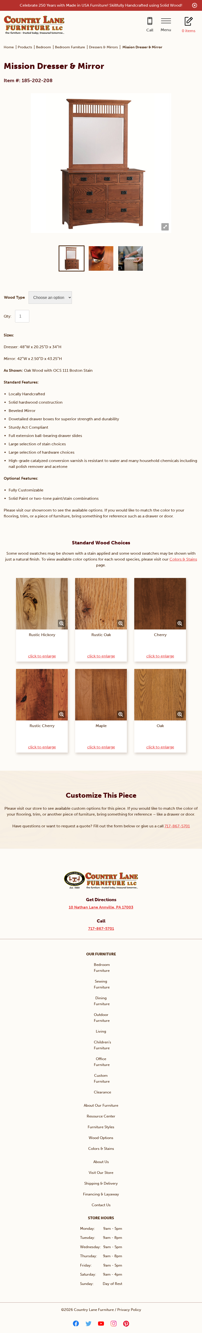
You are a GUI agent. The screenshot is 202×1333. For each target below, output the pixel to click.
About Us (101, 1162)
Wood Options (101, 1138)
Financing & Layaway (101, 1194)
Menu (166, 29)
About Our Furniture (101, 1105)
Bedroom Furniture (70, 47)
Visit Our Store (101, 1172)
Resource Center (101, 1116)
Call (149, 30)
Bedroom (43, 47)
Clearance (102, 1092)
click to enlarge (42, 656)
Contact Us (101, 1205)
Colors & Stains (183, 559)
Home (9, 47)
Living (101, 1031)
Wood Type (14, 297)
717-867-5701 (177, 826)
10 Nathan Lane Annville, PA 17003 (101, 907)
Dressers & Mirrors (103, 47)
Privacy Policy (129, 1309)
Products (25, 47)
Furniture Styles (101, 1127)
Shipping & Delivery (101, 1183)
